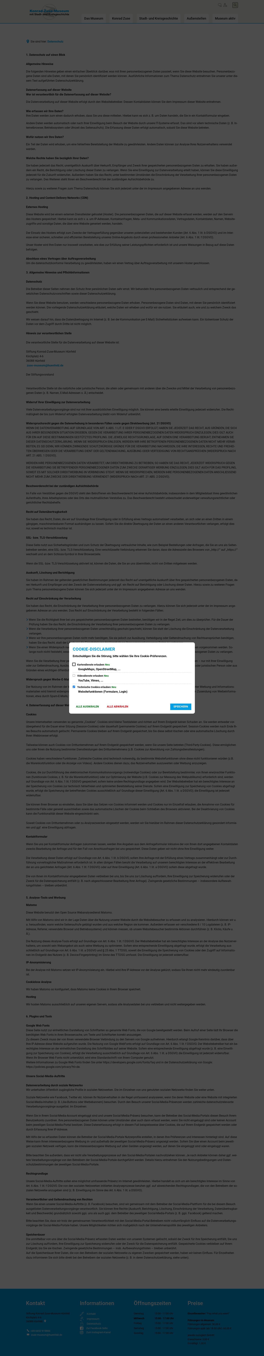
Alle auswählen (87, 706)
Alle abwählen (117, 706)
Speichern (180, 706)
